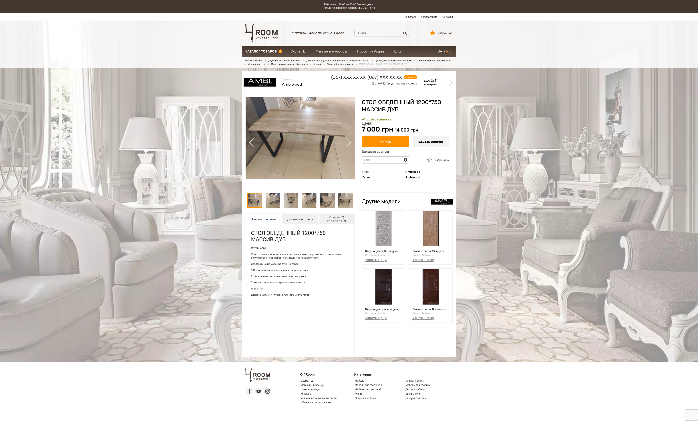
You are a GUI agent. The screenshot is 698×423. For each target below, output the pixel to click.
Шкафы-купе (413, 393)
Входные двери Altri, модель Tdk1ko (429, 309)
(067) (348, 77)
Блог (398, 51)
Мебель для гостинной (368, 385)
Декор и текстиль (416, 398)
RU (448, 51)
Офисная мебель (365, 398)
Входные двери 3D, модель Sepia (428, 251)
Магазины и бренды (331, 51)
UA (440, 51)
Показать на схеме (406, 83)
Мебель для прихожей (368, 389)
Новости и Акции (370, 51)
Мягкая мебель (415, 380)
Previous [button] (251, 142)
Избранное (445, 33)
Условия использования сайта (319, 398)
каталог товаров (261, 51)
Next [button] (348, 142)
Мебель (359, 380)
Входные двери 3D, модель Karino (381, 251)
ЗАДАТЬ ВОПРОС (430, 142)
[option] (300, 142)
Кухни (358, 393)
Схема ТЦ (298, 51)
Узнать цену (376, 260)
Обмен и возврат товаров (316, 402)
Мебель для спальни (418, 385)
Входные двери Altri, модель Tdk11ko (382, 309)
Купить (385, 142)
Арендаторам (429, 16)
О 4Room (410, 16)
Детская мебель (415, 389)
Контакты (447, 16)
